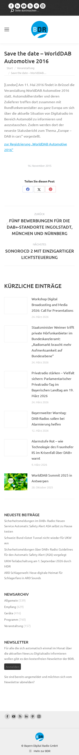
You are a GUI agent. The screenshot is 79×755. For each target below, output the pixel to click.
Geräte (8, 613)
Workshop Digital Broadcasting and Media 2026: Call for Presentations (52, 304)
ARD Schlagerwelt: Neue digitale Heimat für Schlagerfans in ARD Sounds (33, 575)
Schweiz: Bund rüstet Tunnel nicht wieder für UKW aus (37, 540)
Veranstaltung (13, 626)
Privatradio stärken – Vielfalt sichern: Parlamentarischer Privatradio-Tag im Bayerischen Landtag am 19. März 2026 (53, 384)
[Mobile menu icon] (6, 29)
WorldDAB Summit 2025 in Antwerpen (52, 478)
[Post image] (15, 305)
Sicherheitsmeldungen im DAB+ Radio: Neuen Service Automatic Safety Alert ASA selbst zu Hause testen (38, 526)
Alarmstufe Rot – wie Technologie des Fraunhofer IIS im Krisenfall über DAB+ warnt (53, 449)
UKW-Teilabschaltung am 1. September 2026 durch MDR (37, 563)
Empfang (10, 607)
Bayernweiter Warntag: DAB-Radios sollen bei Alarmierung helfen (49, 418)
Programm (11, 619)
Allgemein (11, 600)
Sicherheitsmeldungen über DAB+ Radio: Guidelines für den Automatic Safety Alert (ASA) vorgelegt (38, 551)
